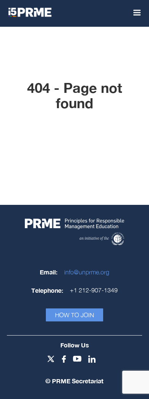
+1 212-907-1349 (94, 290)
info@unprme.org (86, 272)
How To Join (74, 314)
